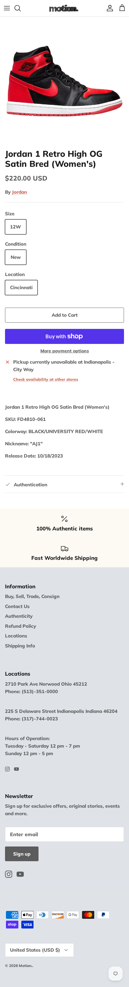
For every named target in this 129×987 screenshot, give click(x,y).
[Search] (21, 8)
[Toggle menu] (7, 8)
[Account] (108, 8)
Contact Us (17, 606)
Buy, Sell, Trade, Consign (32, 596)
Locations (16, 636)
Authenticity (19, 616)
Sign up (21, 854)
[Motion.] (64, 8)
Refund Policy (20, 626)
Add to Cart (65, 315)
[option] (64, 81)
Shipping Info (20, 646)
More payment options (64, 351)
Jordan (19, 192)
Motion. (25, 965)
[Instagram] (7, 769)
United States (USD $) (35, 950)
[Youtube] (16, 769)
